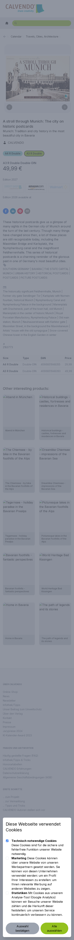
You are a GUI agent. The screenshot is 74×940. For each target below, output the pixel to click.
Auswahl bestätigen (22, 928)
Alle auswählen (54, 928)
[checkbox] (7, 840)
